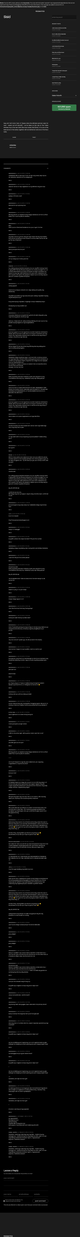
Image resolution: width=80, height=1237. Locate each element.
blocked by (64, 108)
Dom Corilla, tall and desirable (59, 34)
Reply (10, 180)
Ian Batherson (31, 130)
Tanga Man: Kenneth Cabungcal (59, 70)
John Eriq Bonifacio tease (58, 46)
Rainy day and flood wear (58, 52)
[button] (4, 11)
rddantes (13, 145)
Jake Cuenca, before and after (59, 28)
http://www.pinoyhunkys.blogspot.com (19, 520)
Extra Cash (12, 712)
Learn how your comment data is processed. (36, 1205)
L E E (10, 513)
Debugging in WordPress (21, 5)
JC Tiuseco (23, 123)
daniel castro (13, 1132)
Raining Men (55, 64)
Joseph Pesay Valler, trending (58, 76)
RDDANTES (40, 11)
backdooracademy (14, 841)
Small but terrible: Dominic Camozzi (60, 40)
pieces (10, 455)
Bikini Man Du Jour (56, 58)
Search (74, 17)
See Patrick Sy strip (56, 83)
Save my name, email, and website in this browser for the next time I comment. (14, 1200)
